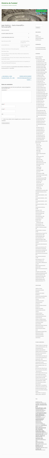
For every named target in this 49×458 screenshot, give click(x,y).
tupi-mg (41, 445)
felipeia (43, 424)
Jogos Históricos (20, 66)
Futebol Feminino (39, 234)
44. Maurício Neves (39, 130)
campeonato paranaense (40, 417)
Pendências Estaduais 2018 (41, 273)
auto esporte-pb (41, 405)
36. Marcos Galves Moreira (41, 115)
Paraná (37, 168)
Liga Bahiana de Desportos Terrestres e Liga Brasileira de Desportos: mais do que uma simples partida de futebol (41, 388)
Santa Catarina (39, 184)
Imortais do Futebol (39, 322)
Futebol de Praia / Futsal (40, 233)
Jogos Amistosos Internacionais (41, 253)
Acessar (37, 35)
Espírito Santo (39, 156)
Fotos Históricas (39, 225)
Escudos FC (38, 306)
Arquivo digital (38, 56)
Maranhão (38, 159)
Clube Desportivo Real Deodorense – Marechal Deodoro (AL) (41, 347)
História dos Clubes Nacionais (41, 244)
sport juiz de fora (40, 442)
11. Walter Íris (38, 75)
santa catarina (40, 435)
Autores (37, 58)
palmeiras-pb (39, 434)
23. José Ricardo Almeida (40, 93)
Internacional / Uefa (39, 251)
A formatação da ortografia (41, 49)
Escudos (37, 219)
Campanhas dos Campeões (41, 190)
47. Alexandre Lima (39, 135)
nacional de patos (40, 433)
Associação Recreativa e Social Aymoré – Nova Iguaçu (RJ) (41, 353)
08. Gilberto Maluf (39, 70)
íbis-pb (44, 449)
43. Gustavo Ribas (39, 128)
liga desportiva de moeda (41, 428)
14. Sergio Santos (39, 79)
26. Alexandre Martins (40, 98)
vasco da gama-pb (39, 449)
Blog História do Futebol (40, 141)
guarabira (44, 425)
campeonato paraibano (41, 413)
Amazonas (38, 148)
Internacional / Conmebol (40, 250)
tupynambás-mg (39, 446)
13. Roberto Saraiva (40, 78)
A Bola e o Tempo (39, 288)
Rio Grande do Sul (39, 179)
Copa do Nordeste (39, 213)
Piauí (37, 171)
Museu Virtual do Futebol (40, 328)
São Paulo (38, 185)
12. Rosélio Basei (39, 76)
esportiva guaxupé (39, 422)
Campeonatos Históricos (40, 207)
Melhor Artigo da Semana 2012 (41, 268)
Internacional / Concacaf (40, 248)
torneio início (43, 444)
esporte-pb (38, 421)
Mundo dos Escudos (39, 326)
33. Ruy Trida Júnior (40, 110)
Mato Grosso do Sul (40, 162)
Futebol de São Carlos (40, 314)
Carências (37, 210)
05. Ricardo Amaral (39, 65)
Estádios (37, 220)
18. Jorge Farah (39, 85)
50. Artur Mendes (39, 139)
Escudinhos (38, 303)
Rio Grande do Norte (40, 178)
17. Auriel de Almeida (40, 84)
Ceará (37, 151)
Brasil (37, 142)
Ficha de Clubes (38, 224)
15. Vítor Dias (38, 81)
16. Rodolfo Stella (39, 82)
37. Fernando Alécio (40, 118)
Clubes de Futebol (39, 211)
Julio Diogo (12, 68)
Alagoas (37, 145)
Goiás (37, 158)
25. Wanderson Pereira (40, 96)
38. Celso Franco (39, 119)
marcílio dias (40, 431)
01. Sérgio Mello (39, 59)
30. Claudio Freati (39, 104)
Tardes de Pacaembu (39, 334)
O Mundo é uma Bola (40, 271)
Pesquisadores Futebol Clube (41, 331)
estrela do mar (38, 423)
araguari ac (38, 403)
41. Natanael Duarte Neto (41, 124)
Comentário (4, 90)
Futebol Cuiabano (39, 313)
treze (37, 445)
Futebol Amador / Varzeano (41, 230)
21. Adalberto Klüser (40, 90)
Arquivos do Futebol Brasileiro (41, 296)
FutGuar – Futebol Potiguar (41, 319)
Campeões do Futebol (40, 300)
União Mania (38, 337)
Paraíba (37, 167)
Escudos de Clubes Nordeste (41, 305)
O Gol (37, 329)
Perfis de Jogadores (39, 274)
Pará (37, 165)
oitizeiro (45, 433)
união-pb (38, 449)
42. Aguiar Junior (39, 127)
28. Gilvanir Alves (39, 101)
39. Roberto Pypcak (40, 121)
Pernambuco (26, 66)
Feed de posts (38, 36)
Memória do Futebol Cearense (41, 325)
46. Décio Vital (39, 133)
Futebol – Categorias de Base (41, 227)
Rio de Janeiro (38, 173)
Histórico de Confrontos (40, 247)
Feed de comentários (40, 38)
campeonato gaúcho (40, 410)
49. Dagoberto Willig (40, 138)
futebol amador (38, 425)
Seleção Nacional (39, 277)
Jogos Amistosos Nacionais (41, 256)
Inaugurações (38, 222)
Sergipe (37, 187)
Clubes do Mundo (39, 302)
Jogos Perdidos (38, 323)
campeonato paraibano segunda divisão (41, 416)
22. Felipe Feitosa (39, 92)
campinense (40, 419)
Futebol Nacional (39, 317)
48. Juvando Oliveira (40, 136)
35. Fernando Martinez (40, 113)
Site (2, 114)
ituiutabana (40, 426)
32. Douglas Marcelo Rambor (41, 107)
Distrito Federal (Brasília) (40, 153)
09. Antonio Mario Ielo (40, 72)
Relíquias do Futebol (39, 333)
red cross (45, 434)
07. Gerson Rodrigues (40, 69)
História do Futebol (9, 3)
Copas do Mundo (39, 216)
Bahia (37, 150)
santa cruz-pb (39, 436)
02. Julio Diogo (14, 66)
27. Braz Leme (39, 99)
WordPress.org (38, 39)
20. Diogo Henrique (40, 89)
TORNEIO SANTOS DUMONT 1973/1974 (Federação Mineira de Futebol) (24, 78)
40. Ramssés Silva (39, 122)
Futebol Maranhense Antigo (41, 316)
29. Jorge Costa (39, 102)
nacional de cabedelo (41, 431)
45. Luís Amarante (39, 131)
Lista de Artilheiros (39, 260)
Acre (37, 144)
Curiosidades (38, 217)
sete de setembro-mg (41, 440)
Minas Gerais (38, 164)
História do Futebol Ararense (41, 320)
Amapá (37, 147)
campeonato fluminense (40, 409)
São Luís (38, 444)
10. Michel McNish (39, 73)
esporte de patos (39, 422)
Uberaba (38, 447)
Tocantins (38, 188)
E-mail (3, 109)
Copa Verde (38, 214)
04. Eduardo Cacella (40, 64)
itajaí (37, 426)
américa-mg (39, 402)
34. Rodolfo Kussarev (40, 112)
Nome (3, 104)
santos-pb (39, 438)
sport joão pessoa (39, 441)
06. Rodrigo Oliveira (40, 67)
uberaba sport (43, 447)
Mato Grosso (38, 161)
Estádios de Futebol (39, 308)
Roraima (37, 182)
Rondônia (38, 181)
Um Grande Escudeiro (40, 336)
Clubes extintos (39, 420)
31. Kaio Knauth (39, 105)
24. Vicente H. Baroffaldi (40, 95)
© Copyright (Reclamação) (40, 47)
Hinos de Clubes (39, 237)
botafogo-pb (41, 408)
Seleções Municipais (39, 280)
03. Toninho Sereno (40, 62)
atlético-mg (43, 403)
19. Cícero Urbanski (40, 87)
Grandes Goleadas (39, 236)
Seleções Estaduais (39, 279)
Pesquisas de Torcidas (40, 276)
